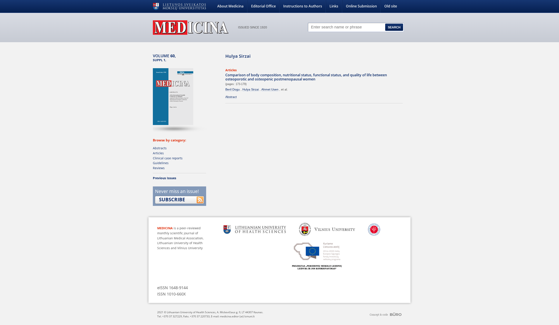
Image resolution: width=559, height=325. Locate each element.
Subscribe (172, 199)
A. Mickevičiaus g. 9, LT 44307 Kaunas (239, 312)
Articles (158, 153)
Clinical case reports (168, 158)
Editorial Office (263, 6)
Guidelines (161, 163)
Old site (390, 6)
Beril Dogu (232, 89)
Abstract (231, 97)
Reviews (159, 168)
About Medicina (230, 6)
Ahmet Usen (269, 89)
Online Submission (361, 6)
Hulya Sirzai (250, 89)
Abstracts (160, 148)
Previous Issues (164, 178)
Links (334, 6)
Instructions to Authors (302, 6)
